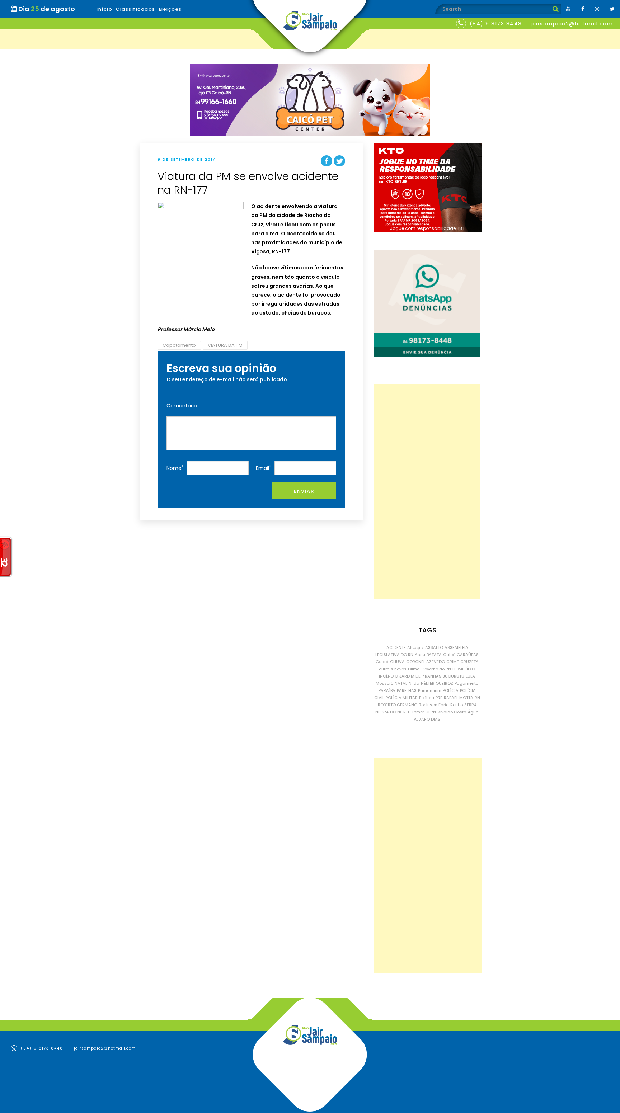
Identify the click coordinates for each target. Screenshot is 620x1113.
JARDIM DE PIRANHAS (420, 676)
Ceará (382, 662)
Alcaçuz (415, 647)
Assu (420, 654)
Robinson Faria (434, 705)
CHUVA (397, 662)
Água (473, 712)
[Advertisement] (427, 491)
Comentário (181, 405)
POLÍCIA (451, 690)
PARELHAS (407, 690)
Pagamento (466, 683)
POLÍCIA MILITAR (402, 698)
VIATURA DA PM (225, 345)
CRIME (452, 662)
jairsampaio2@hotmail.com (572, 23)
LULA (470, 676)
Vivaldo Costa (451, 712)
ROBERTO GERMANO (397, 705)
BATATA (434, 654)
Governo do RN (436, 669)
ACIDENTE (396, 647)
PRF (439, 698)
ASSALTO (434, 647)
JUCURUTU (453, 676)
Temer (418, 712)
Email (263, 468)
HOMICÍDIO (463, 669)
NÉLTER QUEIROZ (437, 683)
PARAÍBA (387, 690)
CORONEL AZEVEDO (425, 662)
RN (477, 698)
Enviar (304, 491)
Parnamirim (429, 690)
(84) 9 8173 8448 (496, 23)
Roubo (456, 705)
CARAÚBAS (468, 654)
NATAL (401, 683)
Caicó (449, 654)
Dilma (414, 669)
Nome (174, 468)
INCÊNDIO (388, 676)
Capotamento (179, 345)
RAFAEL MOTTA (458, 698)
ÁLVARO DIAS (427, 719)
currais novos (393, 669)
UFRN (431, 712)
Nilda (414, 683)
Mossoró (384, 683)
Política (426, 698)
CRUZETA (469, 662)
